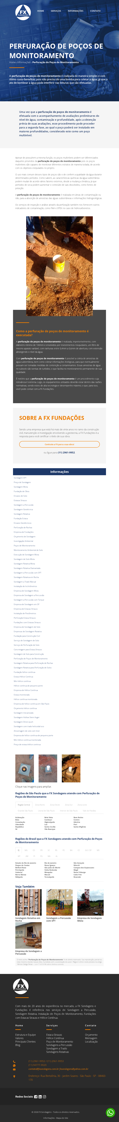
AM (27, 856)
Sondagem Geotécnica (23, 509)
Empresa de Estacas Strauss (26, 609)
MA (49, 856)
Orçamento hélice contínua (25, 708)
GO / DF (88, 850)
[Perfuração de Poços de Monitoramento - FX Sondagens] (23, 12)
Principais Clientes (25, 1041)
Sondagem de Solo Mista (24, 559)
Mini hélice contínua (22, 681)
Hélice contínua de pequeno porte (28, 685)
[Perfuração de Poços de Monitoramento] (59, 266)
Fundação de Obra (21, 491)
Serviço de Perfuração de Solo (26, 645)
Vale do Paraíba (89, 810)
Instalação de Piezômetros (25, 613)
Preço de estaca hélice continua (27, 744)
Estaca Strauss (54, 1034)
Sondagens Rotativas (57, 1052)
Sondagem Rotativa (22, 514)
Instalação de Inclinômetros (25, 586)
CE (79, 850)
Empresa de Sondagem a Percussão (29, 595)
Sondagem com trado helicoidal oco (29, 726)
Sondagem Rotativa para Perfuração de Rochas (33, 663)
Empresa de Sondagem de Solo (27, 627)
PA (41, 856)
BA (71, 850)
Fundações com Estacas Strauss (27, 622)
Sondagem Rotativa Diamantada (27, 568)
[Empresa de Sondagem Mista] (90, 902)
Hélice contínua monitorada (25, 699)
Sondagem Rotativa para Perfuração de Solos (33, 667)
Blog (17, 1045)
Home (40, 10)
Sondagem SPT (20, 477)
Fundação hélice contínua (24, 672)
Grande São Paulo (25, 810)
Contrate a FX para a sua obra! (59, 444)
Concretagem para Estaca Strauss (28, 649)
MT (19, 856)
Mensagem (91, 1038)
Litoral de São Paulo (46, 810)
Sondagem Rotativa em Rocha (26, 577)
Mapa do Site (62, 1118)
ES (34, 850)
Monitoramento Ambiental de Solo (28, 550)
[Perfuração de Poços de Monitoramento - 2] (48, 768)
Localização (91, 1041)
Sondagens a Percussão (59, 1045)
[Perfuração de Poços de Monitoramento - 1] (24, 768)
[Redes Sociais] (36, 1096)
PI (34, 856)
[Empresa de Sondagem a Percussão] (28, 935)
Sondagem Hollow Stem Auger (27, 717)
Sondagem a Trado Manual (25, 581)
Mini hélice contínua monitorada (27, 740)
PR (41, 850)
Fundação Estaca (21, 518)
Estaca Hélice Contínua (23, 676)
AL (57, 856)
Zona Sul (68, 804)
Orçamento (91, 1034)
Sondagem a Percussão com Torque (29, 599)
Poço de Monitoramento (59, 1041)
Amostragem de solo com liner (27, 731)
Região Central (24, 804)
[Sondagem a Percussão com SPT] (59, 902)
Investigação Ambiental (23, 541)
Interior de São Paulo (69, 810)
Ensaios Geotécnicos (22, 523)
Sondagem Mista (21, 486)
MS (98, 850)
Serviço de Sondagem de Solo (26, 640)
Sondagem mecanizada (23, 712)
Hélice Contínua (55, 1038)
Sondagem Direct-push (23, 722)
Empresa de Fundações (24, 532)
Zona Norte (40, 804)
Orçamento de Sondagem (24, 536)
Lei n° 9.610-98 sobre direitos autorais (49, 964)
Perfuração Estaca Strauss (25, 618)
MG (26, 850)
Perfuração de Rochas (23, 527)
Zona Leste (82, 804)
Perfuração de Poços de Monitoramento (31, 658)
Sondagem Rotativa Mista (24, 563)
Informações (75, 10)
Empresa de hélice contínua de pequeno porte (33, 735)
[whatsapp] (110, 1112)
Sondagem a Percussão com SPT (27, 572)
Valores (19, 1038)
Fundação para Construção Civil (27, 636)
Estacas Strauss (20, 500)
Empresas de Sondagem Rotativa (28, 631)
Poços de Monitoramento (24, 545)
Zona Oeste (55, 804)
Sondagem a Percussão (23, 505)
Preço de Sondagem (22, 482)
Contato (95, 10)
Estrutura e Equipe (25, 1034)
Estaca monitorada (21, 694)
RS (56, 850)
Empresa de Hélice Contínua (26, 690)
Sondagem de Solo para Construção (29, 654)
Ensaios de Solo (20, 496)
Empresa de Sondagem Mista (26, 590)
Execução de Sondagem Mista (26, 554)
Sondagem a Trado (56, 1048)
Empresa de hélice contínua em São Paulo (31, 703)
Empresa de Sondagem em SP (26, 604)
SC (49, 850)
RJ (18, 850)
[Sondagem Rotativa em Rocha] (28, 902)
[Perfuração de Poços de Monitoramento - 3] (71, 768)
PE (64, 850)
